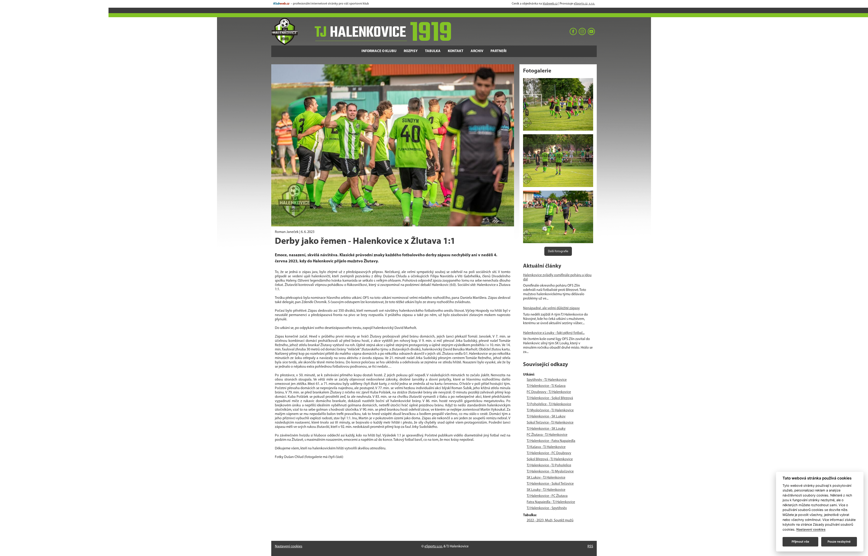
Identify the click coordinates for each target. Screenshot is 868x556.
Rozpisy (411, 51)
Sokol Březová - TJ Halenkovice (550, 459)
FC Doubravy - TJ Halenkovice (549, 392)
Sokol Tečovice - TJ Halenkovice (550, 422)
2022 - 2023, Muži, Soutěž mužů (550, 520)
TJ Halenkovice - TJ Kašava (546, 386)
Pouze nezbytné (839, 541)
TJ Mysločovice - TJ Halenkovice (550, 410)
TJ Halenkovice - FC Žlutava (547, 496)
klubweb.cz (550, 3)
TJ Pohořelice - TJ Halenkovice (549, 404)
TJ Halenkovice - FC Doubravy (549, 453)
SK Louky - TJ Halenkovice (546, 490)
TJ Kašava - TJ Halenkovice (546, 447)
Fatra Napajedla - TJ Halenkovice (551, 502)
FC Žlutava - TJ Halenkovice (547, 435)
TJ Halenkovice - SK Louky (546, 429)
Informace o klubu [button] (378, 51)
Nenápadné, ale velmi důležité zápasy (551, 308)
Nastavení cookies (288, 546)
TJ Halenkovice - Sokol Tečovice (550, 484)
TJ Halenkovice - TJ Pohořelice (549, 465)
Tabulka (433, 51)
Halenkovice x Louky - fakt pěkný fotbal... (554, 333)
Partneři (499, 51)
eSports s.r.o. (434, 546)
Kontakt (455, 51)
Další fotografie (558, 251)
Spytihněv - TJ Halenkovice (547, 380)
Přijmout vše (800, 541)
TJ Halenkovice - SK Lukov (546, 416)
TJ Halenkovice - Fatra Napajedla (551, 441)
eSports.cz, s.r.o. (584, 3)
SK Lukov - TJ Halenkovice (546, 477)
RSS (590, 546)
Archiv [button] (477, 51)
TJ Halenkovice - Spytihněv (547, 508)
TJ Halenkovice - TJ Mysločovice (550, 471)
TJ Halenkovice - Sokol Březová (550, 398)
